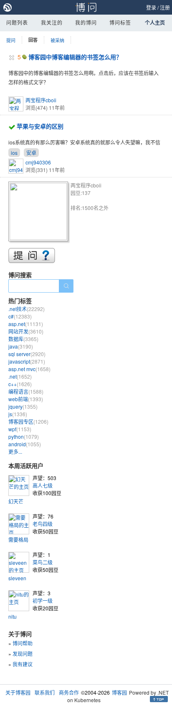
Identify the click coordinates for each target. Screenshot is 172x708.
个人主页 (155, 22)
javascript (26, 361)
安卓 (31, 152)
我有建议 (23, 664)
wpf (19, 428)
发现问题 (23, 653)
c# (20, 316)
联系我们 (45, 692)
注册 (165, 7)
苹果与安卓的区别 (40, 126)
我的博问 (86, 22)
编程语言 (25, 391)
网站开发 (25, 331)
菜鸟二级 (43, 562)
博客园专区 (28, 421)
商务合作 (69, 692)
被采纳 (57, 40)
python (23, 436)
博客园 (119, 692)
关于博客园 (17, 692)
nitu (12, 616)
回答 (33, 40)
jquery (23, 406)
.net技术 (26, 308)
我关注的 (52, 22)
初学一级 (43, 600)
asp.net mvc (29, 368)
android (24, 444)
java (20, 346)
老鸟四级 (43, 523)
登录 (151, 7)
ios (14, 152)
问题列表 (17, 22)
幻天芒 (15, 501)
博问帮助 (23, 643)
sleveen (17, 578)
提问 (10, 40)
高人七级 (43, 485)
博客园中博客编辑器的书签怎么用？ (75, 57)
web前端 (25, 398)
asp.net (25, 323)
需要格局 (18, 539)
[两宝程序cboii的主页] (39, 213)
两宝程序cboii (40, 100)
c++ (20, 383)
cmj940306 (38, 162)
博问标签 (120, 22)
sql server (27, 353)
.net (20, 376)
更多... (15, 451)
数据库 (23, 338)
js (17, 413)
